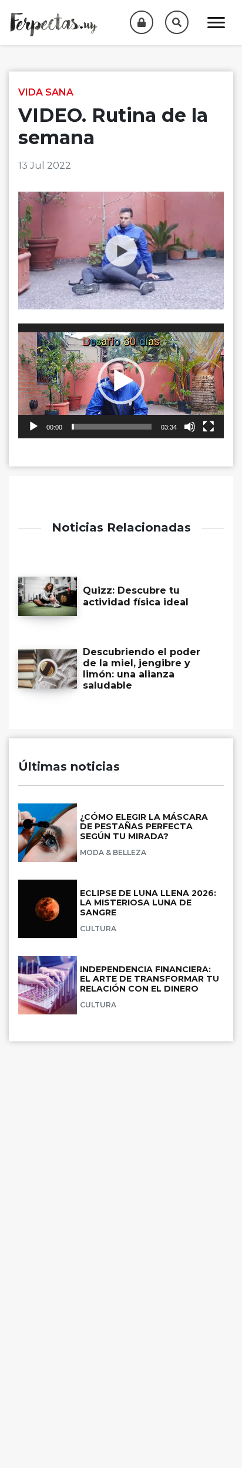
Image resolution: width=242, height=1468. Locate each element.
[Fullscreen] (208, 426)
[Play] (33, 426)
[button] (121, 380)
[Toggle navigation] (216, 22)
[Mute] (190, 426)
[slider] (112, 427)
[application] (121, 381)
